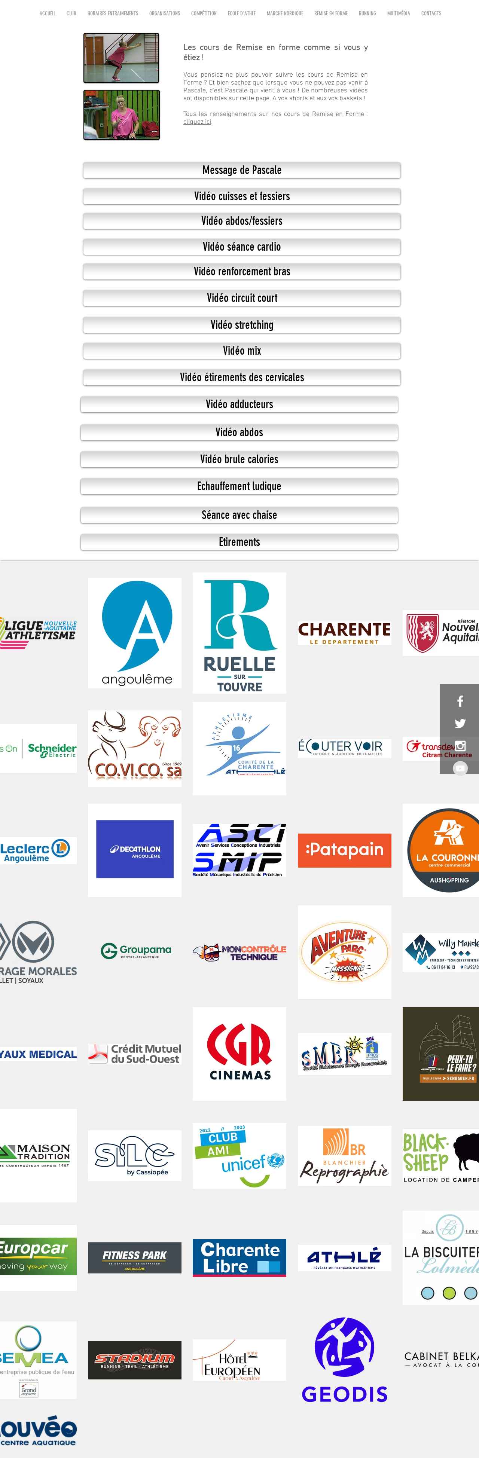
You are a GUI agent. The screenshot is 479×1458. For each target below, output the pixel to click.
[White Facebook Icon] (460, 701)
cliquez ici (197, 122)
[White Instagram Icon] (460, 746)
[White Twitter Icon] (460, 723)
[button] (71, 13)
